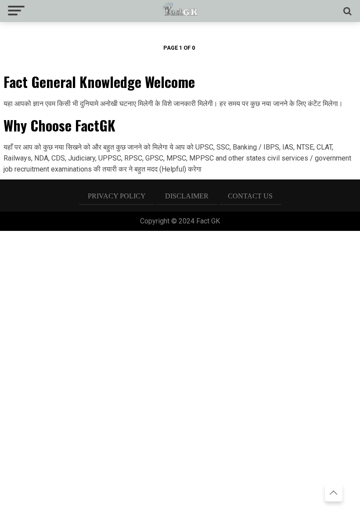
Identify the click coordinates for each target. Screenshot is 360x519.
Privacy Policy (117, 196)
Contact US (250, 196)
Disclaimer (187, 196)
